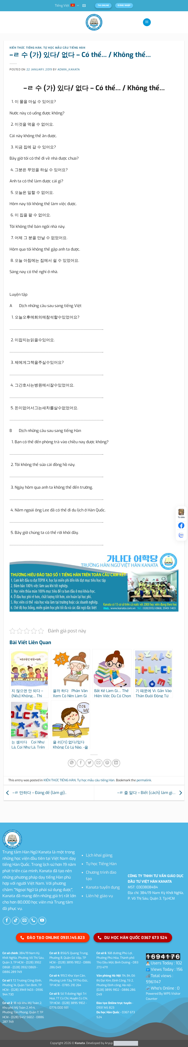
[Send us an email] (25, 921)
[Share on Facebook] (81, 763)
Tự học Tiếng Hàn (101, 863)
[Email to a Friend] (98, 763)
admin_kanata (69, 69)
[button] (84, 5)
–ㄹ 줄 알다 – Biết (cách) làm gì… (146, 792)
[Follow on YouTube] (42, 921)
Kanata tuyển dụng (103, 887)
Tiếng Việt (62, 5)
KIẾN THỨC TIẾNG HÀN (26, 48)
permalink (144, 780)
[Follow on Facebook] (7, 921)
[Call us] (33, 921)
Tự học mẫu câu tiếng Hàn (64, 48)
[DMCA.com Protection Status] (125, 1043)
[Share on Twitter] (89, 763)
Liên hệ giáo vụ (99, 895)
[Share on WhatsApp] (72, 763)
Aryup (109, 1043)
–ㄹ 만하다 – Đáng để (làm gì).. (39, 792)
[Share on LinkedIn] (116, 763)
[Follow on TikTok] (16, 921)
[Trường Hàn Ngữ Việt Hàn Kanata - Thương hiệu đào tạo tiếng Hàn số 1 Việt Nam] (94, 22)
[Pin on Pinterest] (107, 763)
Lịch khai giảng (99, 855)
